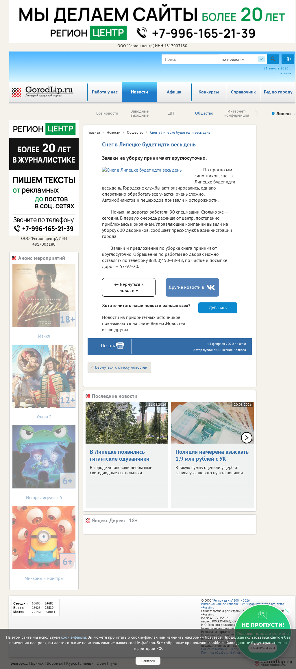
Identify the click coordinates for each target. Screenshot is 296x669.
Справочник (243, 92)
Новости (139, 92)
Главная (94, 132)
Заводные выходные (139, 113)
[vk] (211, 287)
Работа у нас (105, 92)
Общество (204, 113)
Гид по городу (278, 92)
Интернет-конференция (236, 113)
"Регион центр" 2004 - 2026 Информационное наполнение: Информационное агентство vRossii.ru (242, 603)
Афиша (174, 92)
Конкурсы (209, 92)
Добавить (218, 307)
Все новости (107, 113)
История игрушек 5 (49, 487)
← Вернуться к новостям (129, 287)
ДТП (171, 113)
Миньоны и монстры (49, 568)
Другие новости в (186, 287)
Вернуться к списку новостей (121, 367)
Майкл (56, 326)
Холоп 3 (55, 407)
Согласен (148, 661)
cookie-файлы (73, 637)
